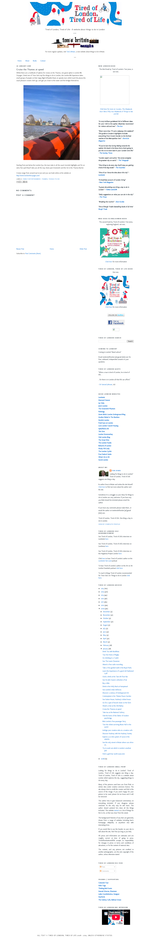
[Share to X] (22, 182)
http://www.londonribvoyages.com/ (28, 176)
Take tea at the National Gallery (113, 712)
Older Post (83, 249)
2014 (102, 592)
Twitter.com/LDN (111, 190)
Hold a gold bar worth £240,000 (114, 754)
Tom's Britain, (70, 52)
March (105, 642)
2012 (102, 599)
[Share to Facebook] (24, 182)
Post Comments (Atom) (33, 254)
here (106, 539)
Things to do (54, 179)
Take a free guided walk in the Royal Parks (117, 668)
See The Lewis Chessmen (111, 661)
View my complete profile (109, 524)
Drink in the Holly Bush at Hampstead (115, 686)
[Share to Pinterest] (26, 182)
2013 (102, 595)
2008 (103, 759)
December (106, 612)
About (27, 61)
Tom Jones (116, 470)
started (116, 810)
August (105, 625)
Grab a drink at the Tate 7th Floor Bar (115, 677)
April (105, 639)
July (104, 629)
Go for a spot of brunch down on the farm (117, 703)
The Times (103, 197)
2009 (103, 609)
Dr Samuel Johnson (105, 385)
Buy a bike (106, 683)
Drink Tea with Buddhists (111, 652)
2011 (102, 602)
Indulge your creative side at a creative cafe (117, 730)
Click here (108, 262)
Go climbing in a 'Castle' (111, 658)
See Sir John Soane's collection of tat (115, 680)
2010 (103, 605)
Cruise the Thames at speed (30, 69)
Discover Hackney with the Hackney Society (117, 734)
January (106, 649)
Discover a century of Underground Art (116, 693)
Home (20, 61)
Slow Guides (120, 202)
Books (35, 61)
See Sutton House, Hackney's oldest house (117, 699)
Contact (42, 61)
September (107, 622)
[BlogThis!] (20, 182)
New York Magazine (106, 182)
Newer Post (20, 249)
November (107, 615)
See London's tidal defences (112, 690)
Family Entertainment (32, 179)
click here (119, 568)
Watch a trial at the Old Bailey (113, 706)
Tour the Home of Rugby (111, 655)
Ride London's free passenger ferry (114, 721)
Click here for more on (116, 111)
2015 (102, 589)
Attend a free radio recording (113, 664)
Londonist (101, 175)
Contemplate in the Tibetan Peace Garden (117, 696)
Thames (45, 179)
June (104, 632)
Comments (105, 871)
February (106, 645)
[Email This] (17, 182)
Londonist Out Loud (104, 561)
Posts (103, 867)
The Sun (120, 126)
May (105, 635)
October (106, 618)
